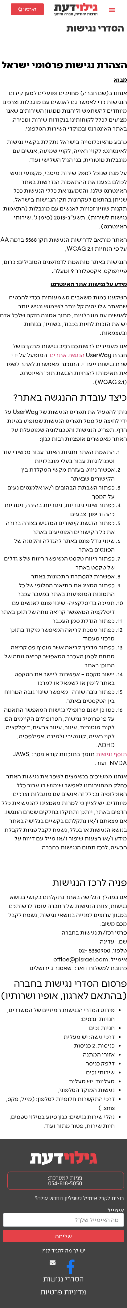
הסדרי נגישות (63, 1279)
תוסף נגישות (111, 753)
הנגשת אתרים (67, 354)
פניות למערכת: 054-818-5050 (65, 1180)
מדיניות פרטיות (63, 1292)
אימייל (116, 1210)
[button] (112, 10)
